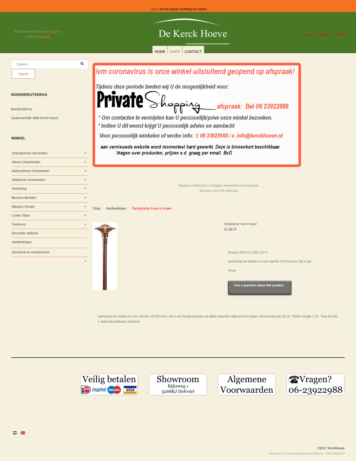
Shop (175, 52)
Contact (341, 34)
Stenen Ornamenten (26, 162)
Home (160, 52)
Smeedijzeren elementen (29, 153)
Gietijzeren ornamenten (28, 180)
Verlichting (19, 188)
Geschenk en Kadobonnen (31, 252)
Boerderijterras (21, 109)
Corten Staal (20, 215)
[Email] (234, 230)
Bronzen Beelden (24, 198)
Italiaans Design (23, 206)
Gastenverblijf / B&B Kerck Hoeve (34, 118)
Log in (154, 9)
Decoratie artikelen (25, 233)
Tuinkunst (19, 224)
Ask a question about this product (259, 285)
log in (53, 31)
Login (309, 34)
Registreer (324, 34)
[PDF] (226, 230)
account (44, 36)
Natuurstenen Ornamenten (31, 171)
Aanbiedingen (116, 208)
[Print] (230, 230)
